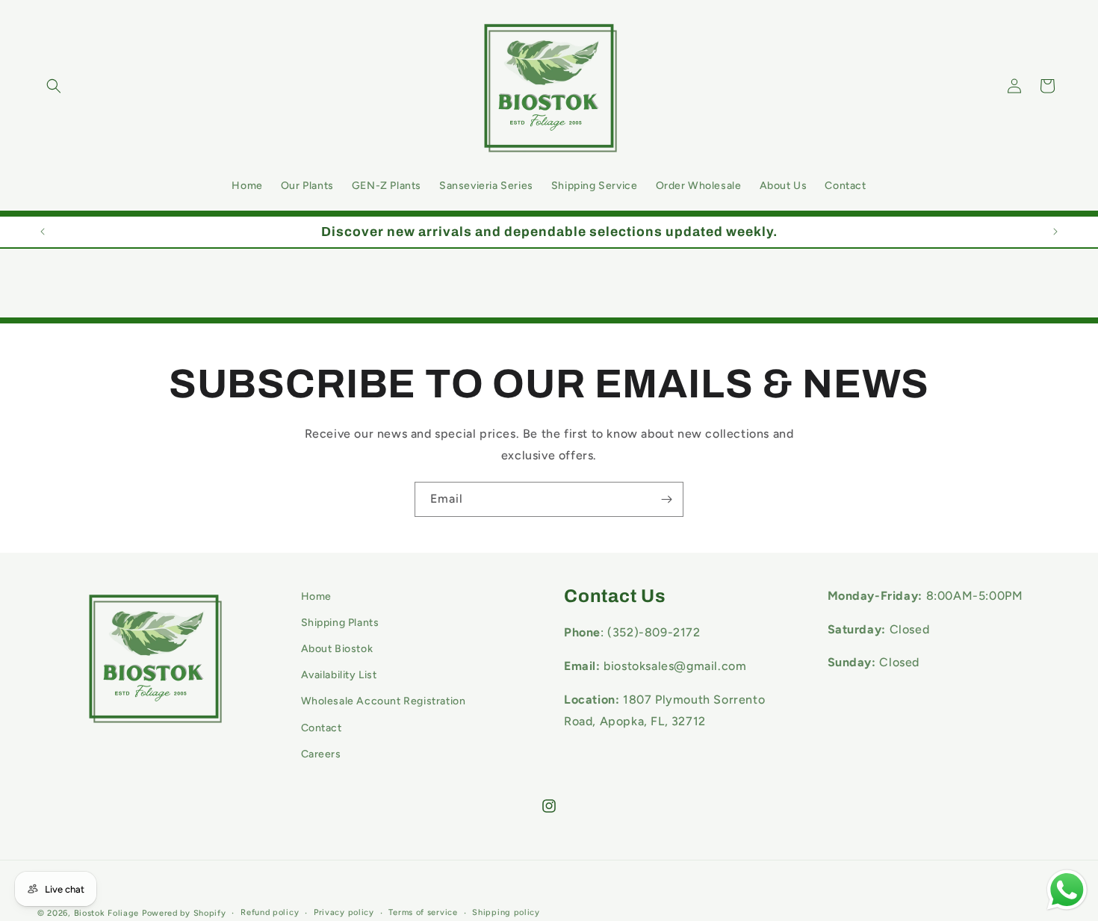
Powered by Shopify (184, 913)
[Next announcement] (1055, 231)
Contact (321, 728)
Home (316, 596)
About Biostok (337, 648)
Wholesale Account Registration (383, 701)
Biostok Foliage (107, 913)
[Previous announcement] (42, 231)
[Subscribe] (666, 499)
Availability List (339, 675)
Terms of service (422, 912)
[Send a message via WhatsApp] (1067, 890)
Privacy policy (344, 912)
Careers (321, 754)
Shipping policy (506, 912)
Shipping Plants (340, 622)
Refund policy (270, 912)
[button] (53, 85)
